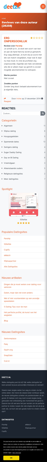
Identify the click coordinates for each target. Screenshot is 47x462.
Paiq (6, 344)
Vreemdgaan (9, 163)
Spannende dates (11, 142)
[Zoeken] (42, 113)
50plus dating (9, 131)
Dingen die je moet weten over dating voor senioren (22, 285)
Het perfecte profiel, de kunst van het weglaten (20, 313)
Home (4, 18)
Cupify (7, 250)
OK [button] (11, 458)
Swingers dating (10, 147)
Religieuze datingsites (13, 174)
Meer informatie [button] (16, 452)
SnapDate (8, 355)
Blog (6, 321)
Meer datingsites (10, 179)
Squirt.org (8, 350)
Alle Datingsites (10, 266)
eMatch (7, 255)
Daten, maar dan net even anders (18, 293)
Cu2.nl (6, 361)
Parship (7, 238)
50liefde (7, 244)
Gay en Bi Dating (10, 157)
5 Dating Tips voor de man (15, 307)
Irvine (19, 98)
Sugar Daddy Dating (12, 152)
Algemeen (7, 126)
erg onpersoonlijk (15, 39)
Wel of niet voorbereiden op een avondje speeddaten (21, 299)
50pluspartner (10, 261)
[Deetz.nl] (16, 6)
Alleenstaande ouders (12, 168)
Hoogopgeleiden (10, 136)
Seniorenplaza (10, 338)
